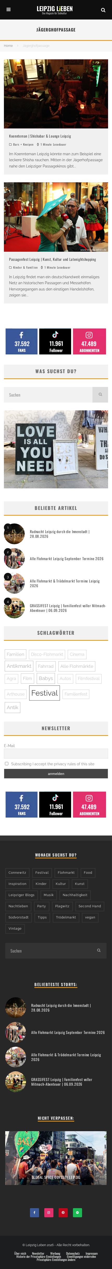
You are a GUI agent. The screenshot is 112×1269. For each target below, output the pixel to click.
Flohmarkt (66, 873)
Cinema (77, 654)
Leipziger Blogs (22, 895)
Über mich (20, 1253)
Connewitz (17, 873)
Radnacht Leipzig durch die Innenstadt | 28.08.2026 (60, 534)
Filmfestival (88, 678)
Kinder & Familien (25, 267)
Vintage (15, 928)
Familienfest (76, 694)
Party (41, 906)
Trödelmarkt (66, 917)
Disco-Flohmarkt (47, 654)
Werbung (55, 1253)
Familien (15, 654)
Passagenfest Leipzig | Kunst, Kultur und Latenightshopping (52, 259)
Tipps (42, 917)
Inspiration (18, 884)
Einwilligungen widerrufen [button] (81, 1256)
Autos (65, 678)
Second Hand (90, 906)
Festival (44, 692)
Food (88, 873)
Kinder (41, 884)
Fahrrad (46, 666)
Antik (12, 707)
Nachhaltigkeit (75, 895)
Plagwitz (62, 906)
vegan (90, 917)
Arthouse (15, 694)
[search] (100, 395)
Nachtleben (18, 906)
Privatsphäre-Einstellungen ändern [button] (56, 1259)
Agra (11, 678)
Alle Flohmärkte (76, 666)
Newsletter (38, 1253)
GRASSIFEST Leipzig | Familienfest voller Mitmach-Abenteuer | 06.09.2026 (68, 608)
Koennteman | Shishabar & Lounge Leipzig (40, 136)
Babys (46, 678)
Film (27, 678)
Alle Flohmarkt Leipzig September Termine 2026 (67, 558)
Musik (49, 895)
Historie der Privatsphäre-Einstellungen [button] (38, 1256)
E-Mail (9, 746)
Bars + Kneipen (23, 144)
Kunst (80, 884)
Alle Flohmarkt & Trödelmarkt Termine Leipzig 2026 (65, 583)
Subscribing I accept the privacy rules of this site (52, 764)
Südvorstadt (19, 917)
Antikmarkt (19, 666)
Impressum (92, 1253)
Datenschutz (73, 1253)
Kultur (61, 884)
